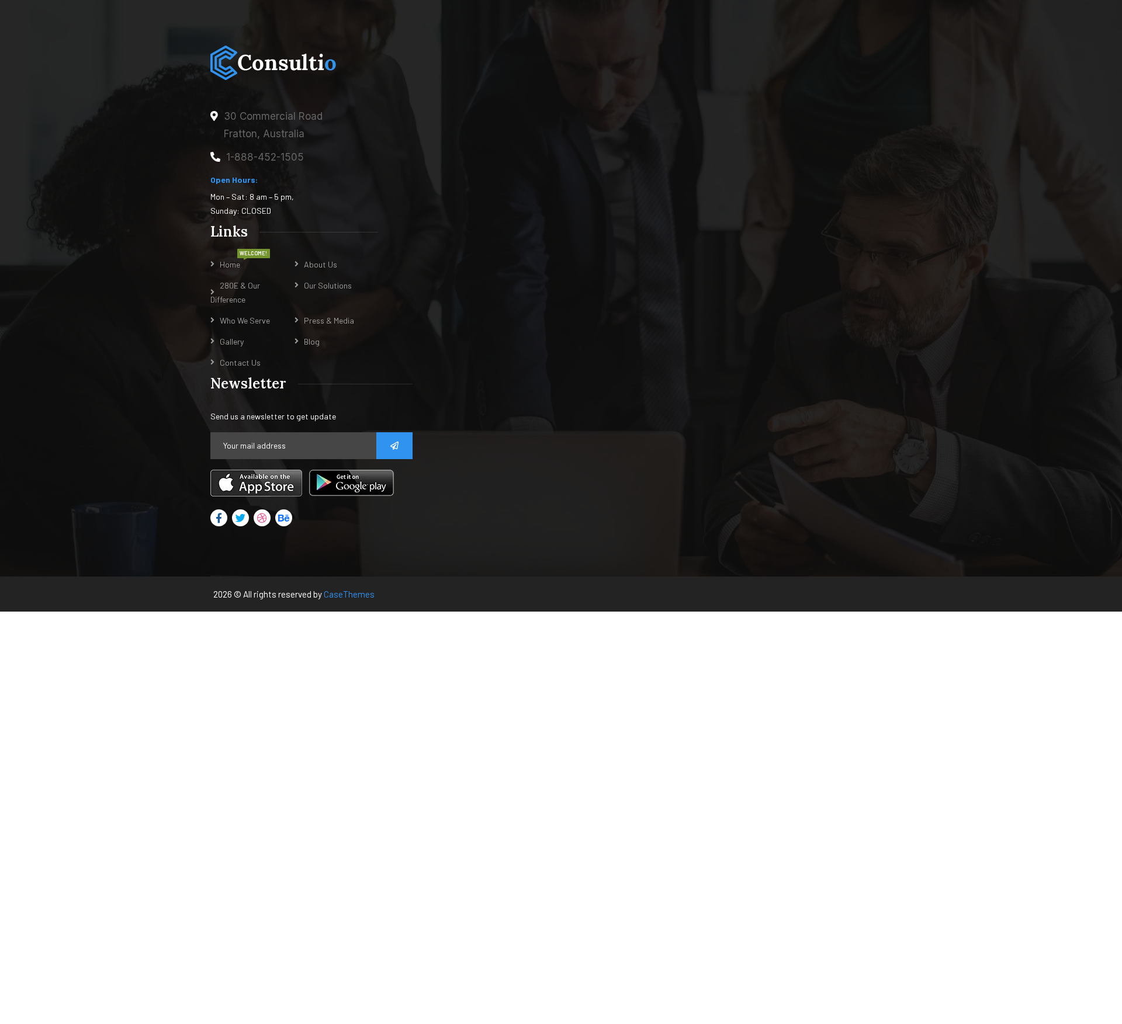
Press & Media (329, 320)
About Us (320, 264)
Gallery (232, 341)
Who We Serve (245, 320)
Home (230, 264)
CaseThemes (349, 594)
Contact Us (240, 362)
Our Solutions (328, 285)
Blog (312, 341)
